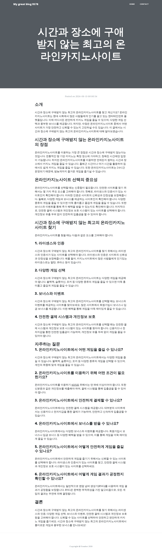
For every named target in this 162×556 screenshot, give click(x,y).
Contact (144, 4)
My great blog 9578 (25, 4)
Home (132, 4)
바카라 (75, 384)
